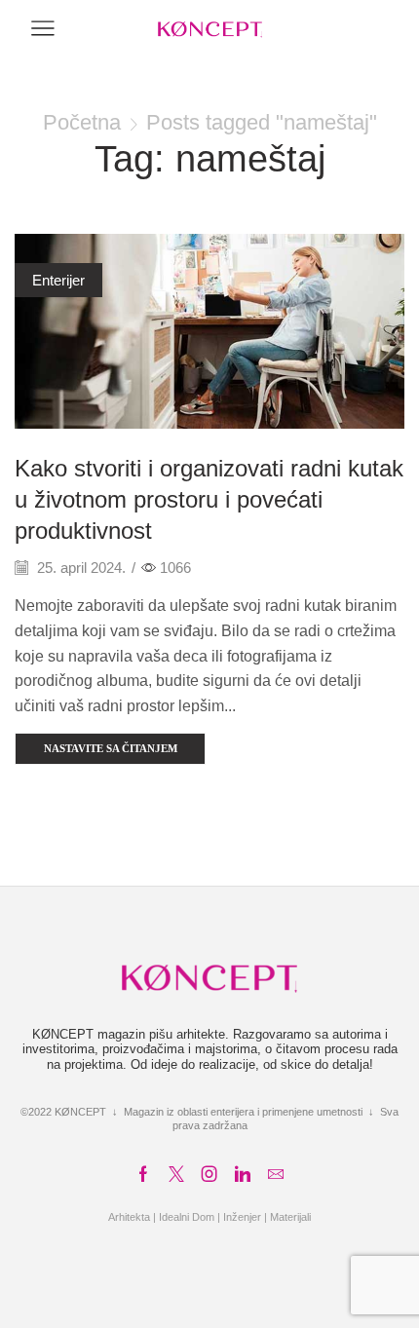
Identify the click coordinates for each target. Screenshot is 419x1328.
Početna (82, 122)
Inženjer (242, 1217)
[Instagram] (209, 1174)
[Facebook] (143, 1174)
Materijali (290, 1217)
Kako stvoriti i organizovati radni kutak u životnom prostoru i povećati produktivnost (209, 499)
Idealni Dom (186, 1217)
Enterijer (58, 280)
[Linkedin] (242, 1174)
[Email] (276, 1174)
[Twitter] (176, 1174)
